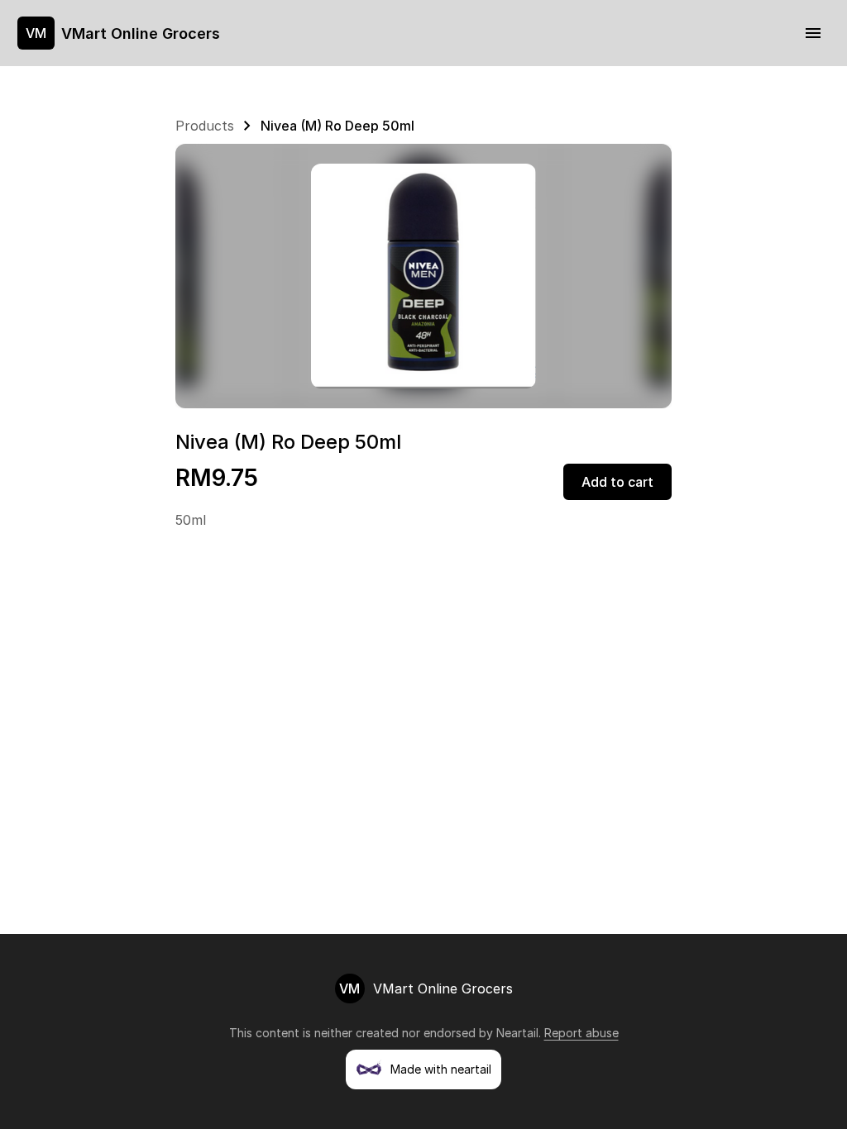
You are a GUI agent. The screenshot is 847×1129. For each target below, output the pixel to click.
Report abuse (581, 1033)
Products (204, 125)
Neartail (517, 1033)
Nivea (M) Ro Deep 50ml (337, 125)
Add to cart (617, 482)
